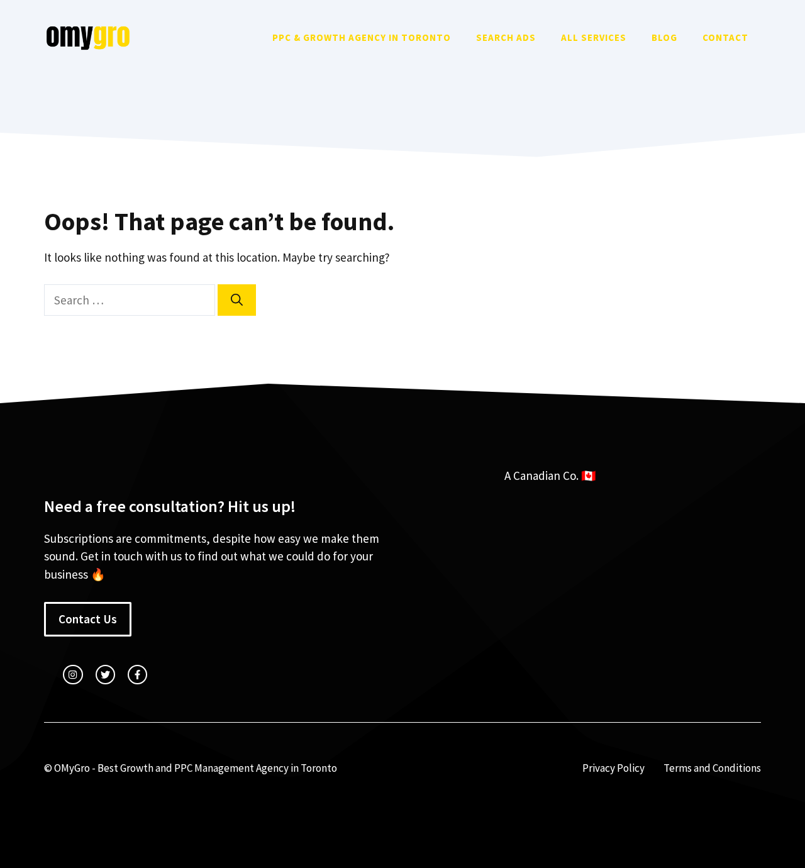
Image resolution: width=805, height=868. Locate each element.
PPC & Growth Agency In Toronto (361, 37)
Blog (664, 37)
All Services (593, 37)
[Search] (237, 300)
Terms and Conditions (712, 768)
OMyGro (72, 768)
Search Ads (506, 37)
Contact (725, 37)
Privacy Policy (613, 768)
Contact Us (87, 618)
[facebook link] (137, 674)
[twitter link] (105, 674)
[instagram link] (72, 674)
